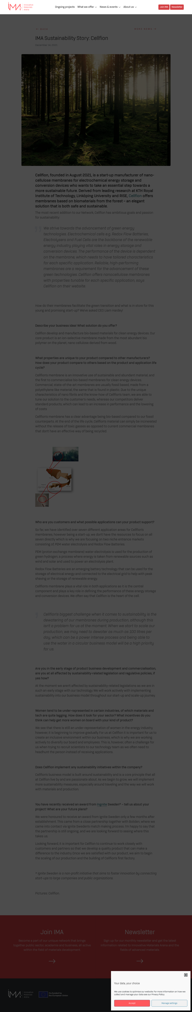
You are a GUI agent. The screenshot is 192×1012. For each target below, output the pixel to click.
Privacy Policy (158, 994)
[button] (185, 974)
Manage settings (169, 1003)
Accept (132, 1003)
